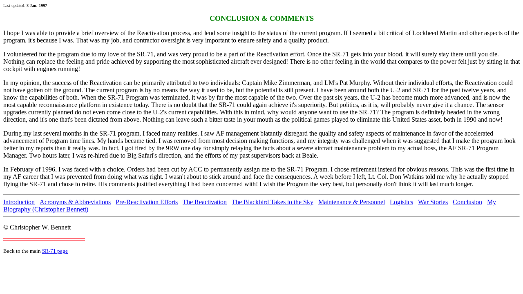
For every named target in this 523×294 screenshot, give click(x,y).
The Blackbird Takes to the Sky (272, 201)
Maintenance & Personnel (351, 201)
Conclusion (467, 201)
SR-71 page (55, 251)
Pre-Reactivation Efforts (147, 201)
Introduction (19, 201)
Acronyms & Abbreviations (75, 201)
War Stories (433, 201)
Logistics (401, 201)
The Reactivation (205, 201)
